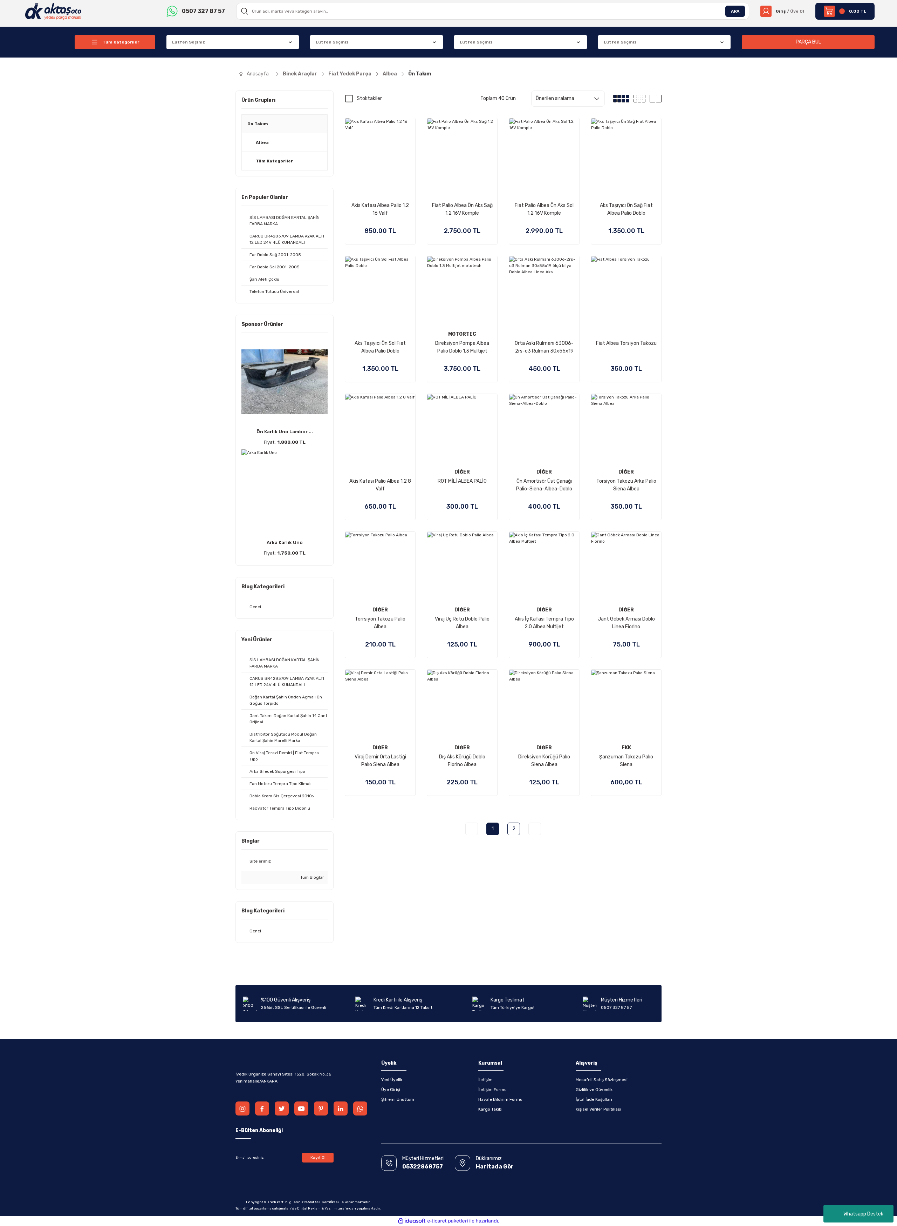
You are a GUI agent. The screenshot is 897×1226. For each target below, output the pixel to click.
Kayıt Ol (318, 1157)
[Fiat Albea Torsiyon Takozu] (626, 291)
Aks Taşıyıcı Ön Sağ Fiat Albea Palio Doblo (626, 209)
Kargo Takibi (490, 1109)
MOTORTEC (462, 334)
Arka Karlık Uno (285, 542)
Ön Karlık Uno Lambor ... (284, 431)
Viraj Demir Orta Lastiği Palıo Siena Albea (380, 761)
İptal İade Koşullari (594, 1099)
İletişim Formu (492, 1089)
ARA (735, 11)
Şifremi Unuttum (397, 1099)
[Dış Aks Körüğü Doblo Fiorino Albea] (462, 705)
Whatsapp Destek (863, 1214)
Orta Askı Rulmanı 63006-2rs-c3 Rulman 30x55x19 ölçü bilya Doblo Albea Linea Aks (544, 347)
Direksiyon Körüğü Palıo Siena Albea (544, 761)
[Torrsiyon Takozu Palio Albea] (380, 567)
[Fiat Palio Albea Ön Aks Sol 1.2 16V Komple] (544, 153)
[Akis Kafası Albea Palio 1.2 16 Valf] (380, 153)
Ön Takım (419, 74)
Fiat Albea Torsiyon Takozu (626, 343)
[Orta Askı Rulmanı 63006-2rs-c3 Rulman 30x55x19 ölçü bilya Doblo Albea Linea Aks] (544, 291)
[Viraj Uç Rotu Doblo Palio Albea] (462, 567)
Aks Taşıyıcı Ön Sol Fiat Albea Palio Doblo (380, 347)
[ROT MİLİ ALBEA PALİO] (462, 429)
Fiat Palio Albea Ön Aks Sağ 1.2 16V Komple (462, 209)
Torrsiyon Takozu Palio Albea (380, 623)
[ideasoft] (412, 1221)
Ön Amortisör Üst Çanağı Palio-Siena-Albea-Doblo (544, 485)
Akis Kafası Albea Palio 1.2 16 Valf (380, 209)
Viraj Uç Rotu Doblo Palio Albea (462, 623)
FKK (626, 748)
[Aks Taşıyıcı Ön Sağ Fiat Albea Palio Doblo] (626, 153)
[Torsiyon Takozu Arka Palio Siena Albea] (626, 429)
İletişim (485, 1079)
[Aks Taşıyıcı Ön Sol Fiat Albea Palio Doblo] (380, 291)
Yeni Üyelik (391, 1079)
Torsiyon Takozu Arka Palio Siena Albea (626, 485)
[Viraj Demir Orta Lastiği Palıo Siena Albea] (380, 705)
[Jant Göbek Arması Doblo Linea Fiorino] (626, 567)
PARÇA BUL (808, 42)
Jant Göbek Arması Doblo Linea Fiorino (626, 623)
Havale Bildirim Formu (500, 1099)
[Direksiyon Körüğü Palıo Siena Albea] (544, 705)
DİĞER (462, 472)
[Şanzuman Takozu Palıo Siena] (626, 705)
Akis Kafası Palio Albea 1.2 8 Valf (380, 485)
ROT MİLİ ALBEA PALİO (462, 481)
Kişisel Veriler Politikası (598, 1109)
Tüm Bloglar (311, 877)
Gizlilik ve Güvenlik (594, 1089)
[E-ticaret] (447, 1221)
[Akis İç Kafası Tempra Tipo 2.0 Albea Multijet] (544, 567)
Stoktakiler (369, 98)
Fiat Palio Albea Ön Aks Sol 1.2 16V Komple (544, 209)
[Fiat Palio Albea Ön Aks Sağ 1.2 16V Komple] (462, 153)
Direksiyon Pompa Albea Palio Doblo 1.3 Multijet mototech (462, 347)
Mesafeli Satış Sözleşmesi (602, 1079)
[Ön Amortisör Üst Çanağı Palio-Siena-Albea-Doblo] (544, 429)
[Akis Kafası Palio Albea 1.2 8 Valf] (380, 429)
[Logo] (53, 10)
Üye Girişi (390, 1089)
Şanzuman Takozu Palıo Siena (626, 761)
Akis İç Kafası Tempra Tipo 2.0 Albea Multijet (544, 623)
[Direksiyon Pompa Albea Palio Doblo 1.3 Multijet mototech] (462, 291)
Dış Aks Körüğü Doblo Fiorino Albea (462, 761)
